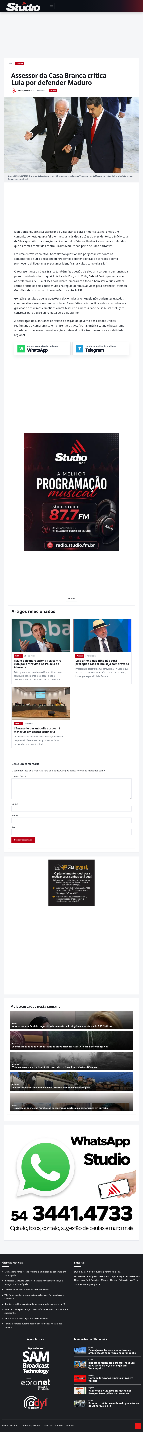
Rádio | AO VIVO (10, 1425)
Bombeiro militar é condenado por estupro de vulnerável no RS (34, 1303)
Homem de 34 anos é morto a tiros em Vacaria (26, 1289)
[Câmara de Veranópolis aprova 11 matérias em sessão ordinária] (41, 703)
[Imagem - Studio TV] (71, 1181)
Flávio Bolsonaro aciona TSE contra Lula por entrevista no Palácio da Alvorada (37, 664)
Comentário (18, 776)
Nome (14, 803)
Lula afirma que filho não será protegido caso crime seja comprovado (102, 662)
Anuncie (59, 1425)
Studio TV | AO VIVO (31, 1425)
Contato (70, 1425)
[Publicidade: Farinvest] (71, 883)
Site (13, 827)
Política (19, 63)
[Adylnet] (35, 1402)
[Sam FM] (35, 1360)
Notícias (48, 1425)
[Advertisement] (71, 33)
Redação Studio (25, 90)
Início (10, 63)
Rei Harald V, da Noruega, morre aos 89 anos (26, 1318)
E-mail (14, 815)
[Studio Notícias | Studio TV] (23, 6)
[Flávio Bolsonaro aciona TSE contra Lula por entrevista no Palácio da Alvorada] (41, 635)
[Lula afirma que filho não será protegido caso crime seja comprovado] (102, 635)
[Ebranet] (35, 1384)
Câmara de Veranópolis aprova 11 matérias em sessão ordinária (37, 730)
